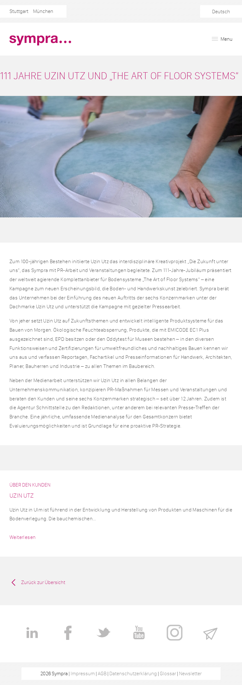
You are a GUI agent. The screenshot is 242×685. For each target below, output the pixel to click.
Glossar (168, 673)
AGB (102, 673)
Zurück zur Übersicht (43, 582)
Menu (226, 39)
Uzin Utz (21, 495)
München (43, 11)
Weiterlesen (22, 537)
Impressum (83, 673)
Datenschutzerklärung (133, 673)
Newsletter (190, 673)
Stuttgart (18, 11)
